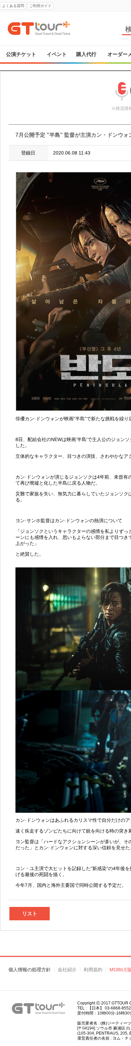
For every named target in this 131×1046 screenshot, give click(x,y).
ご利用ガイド (40, 6)
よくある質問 (13, 6)
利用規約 (93, 969)
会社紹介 (67, 969)
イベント (57, 54)
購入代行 (86, 54)
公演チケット (21, 54)
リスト (29, 913)
